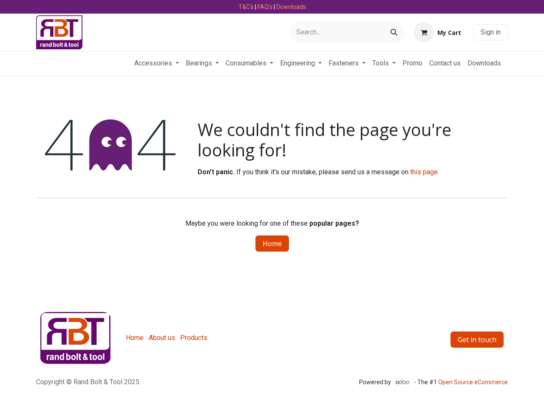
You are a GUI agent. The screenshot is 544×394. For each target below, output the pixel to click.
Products (193, 338)
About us (162, 338)
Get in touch (477, 339)
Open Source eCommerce (473, 382)
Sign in (491, 32)
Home (272, 243)
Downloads (291, 6)
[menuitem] (156, 63)
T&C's (246, 6)
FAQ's (265, 6)
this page (424, 172)
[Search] (394, 32)
